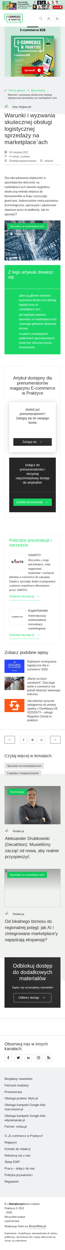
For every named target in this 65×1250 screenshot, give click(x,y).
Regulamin (12, 1181)
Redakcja (18, 831)
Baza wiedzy (38, 90)
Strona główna (16, 90)
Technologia (17, 791)
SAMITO (34, 555)
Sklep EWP (12, 1162)
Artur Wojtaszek (21, 106)
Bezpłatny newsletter (19, 1079)
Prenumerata (13, 1092)
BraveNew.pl (37, 1226)
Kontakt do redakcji (18, 1149)
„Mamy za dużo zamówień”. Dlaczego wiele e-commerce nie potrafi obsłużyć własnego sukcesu (43, 686)
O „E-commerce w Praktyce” (24, 1136)
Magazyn (11, 1142)
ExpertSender (38, 610)
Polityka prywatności (18, 1175)
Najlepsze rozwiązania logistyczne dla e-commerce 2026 (41, 665)
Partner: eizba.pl (16, 1126)
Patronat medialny (17, 1085)
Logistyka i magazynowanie (23, 773)
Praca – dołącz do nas (20, 1168)
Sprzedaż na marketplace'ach (27, 226)
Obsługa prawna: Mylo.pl (21, 1098)
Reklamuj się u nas (17, 1155)
